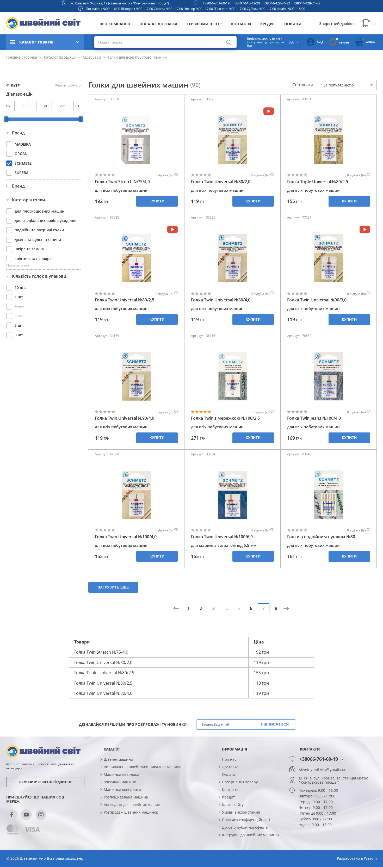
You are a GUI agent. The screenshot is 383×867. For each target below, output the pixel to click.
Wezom (370, 858)
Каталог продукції (59, 57)
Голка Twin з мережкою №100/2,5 (225, 418)
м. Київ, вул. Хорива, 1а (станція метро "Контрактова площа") (120, 3)
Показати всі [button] (17, 265)
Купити (157, 201)
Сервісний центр (204, 23)
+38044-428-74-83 (306, 3)
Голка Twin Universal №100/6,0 (222, 537)
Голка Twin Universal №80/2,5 (124, 300)
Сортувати (302, 84)
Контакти (241, 23)
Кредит (267, 23)
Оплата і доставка (158, 23)
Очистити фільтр (68, 85)
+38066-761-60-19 (216, 3)
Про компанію (115, 23)
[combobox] (347, 85)
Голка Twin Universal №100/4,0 (126, 537)
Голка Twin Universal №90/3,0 (317, 300)
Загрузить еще (113, 587)
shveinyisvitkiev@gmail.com (323, 769)
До (46, 106)
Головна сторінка (21, 57)
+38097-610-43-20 (246, 3)
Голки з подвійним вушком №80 (321, 537)
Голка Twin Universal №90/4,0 (124, 418)
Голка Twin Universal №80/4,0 (220, 300)
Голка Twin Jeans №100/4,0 (314, 418)
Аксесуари (91, 57)
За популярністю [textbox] (338, 85)
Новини (292, 23)
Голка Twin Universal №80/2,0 (220, 181)
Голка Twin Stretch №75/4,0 (122, 181)
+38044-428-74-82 (276, 3)
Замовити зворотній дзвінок (45, 782)
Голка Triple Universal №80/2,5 (317, 181)
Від (8, 106)
